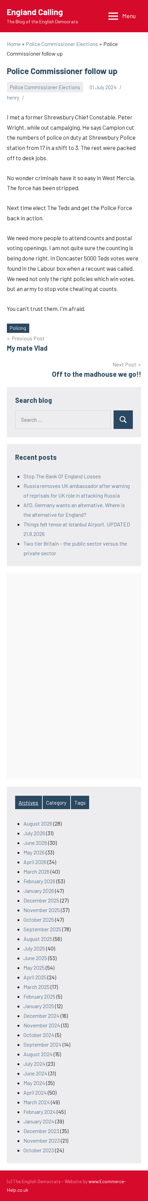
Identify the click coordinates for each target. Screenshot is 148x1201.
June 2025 (35, 958)
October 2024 (38, 1034)
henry (13, 97)
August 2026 (37, 823)
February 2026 (39, 881)
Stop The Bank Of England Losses (62, 476)
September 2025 (42, 929)
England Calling (35, 12)
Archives (28, 803)
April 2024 (35, 1092)
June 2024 (35, 1073)
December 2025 (41, 900)
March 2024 (36, 1102)
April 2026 (34, 862)
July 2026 (34, 833)
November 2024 (41, 1025)
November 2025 (41, 910)
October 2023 (38, 1150)
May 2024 (34, 1083)
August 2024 (38, 1054)
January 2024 (38, 1121)
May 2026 (34, 852)
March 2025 (36, 986)
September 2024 (42, 1044)
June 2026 (35, 842)
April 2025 (34, 977)
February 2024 (39, 1111)
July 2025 (34, 948)
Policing (18, 328)
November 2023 (41, 1140)
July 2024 (34, 1063)
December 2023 (41, 1131)
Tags (80, 803)
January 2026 (38, 890)
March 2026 (36, 871)
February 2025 (39, 996)
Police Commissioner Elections (45, 87)
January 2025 (38, 1006)
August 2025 (37, 938)
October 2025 (38, 919)
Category (56, 803)
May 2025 (34, 967)
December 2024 (41, 1015)
